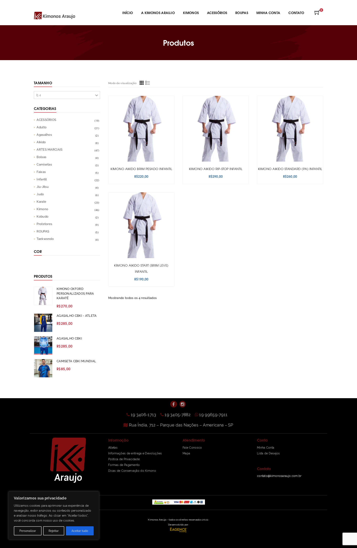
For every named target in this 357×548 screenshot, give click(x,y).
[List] (147, 83)
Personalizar (27, 531)
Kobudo (42, 216)
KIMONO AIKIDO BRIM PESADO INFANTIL (141, 169)
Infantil (42, 179)
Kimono (42, 209)
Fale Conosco (192, 447)
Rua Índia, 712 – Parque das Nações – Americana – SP (181, 425)
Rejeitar (54, 531)
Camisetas (44, 164)
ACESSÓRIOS (46, 120)
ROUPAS (43, 231)
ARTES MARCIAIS (49, 149)
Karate (41, 202)
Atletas (113, 447)
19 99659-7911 (213, 414)
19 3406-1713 (144, 414)
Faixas (41, 172)
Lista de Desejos (268, 453)
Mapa (186, 453)
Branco (38, 265)
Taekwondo (45, 239)
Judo (40, 194)
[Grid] (141, 83)
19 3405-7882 (178, 414)
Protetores (44, 224)
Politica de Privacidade (124, 459)
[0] (317, 13)
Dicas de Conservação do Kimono (132, 470)
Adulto (41, 127)
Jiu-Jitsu (43, 187)
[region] (53, 515)
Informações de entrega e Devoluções (135, 453)
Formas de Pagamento (124, 465)
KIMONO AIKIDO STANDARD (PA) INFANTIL (290, 169)
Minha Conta (265, 447)
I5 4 (38, 95)
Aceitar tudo (79, 531)
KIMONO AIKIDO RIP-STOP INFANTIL (216, 169)
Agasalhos (44, 135)
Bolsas (41, 157)
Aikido (41, 142)
